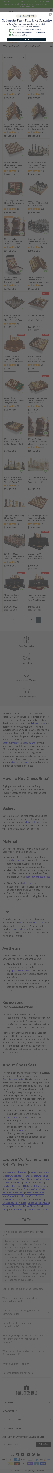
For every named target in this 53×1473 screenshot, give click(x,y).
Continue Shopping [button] (26, 39)
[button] (50, 14)
